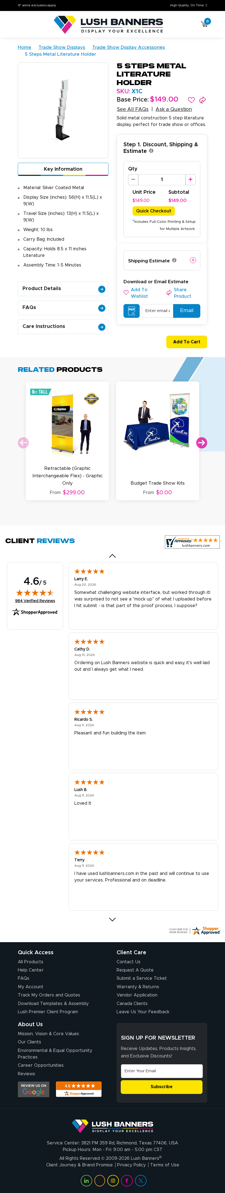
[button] (191, 100)
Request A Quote (135, 970)
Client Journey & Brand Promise (79, 1165)
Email (186, 310)
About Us (30, 1024)
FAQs (29, 307)
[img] (35, 592)
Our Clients (29, 1042)
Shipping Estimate (149, 261)
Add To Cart (186, 342)
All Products (30, 962)
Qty (132, 169)
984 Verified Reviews (35, 601)
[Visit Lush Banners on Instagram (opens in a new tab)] (113, 1180)
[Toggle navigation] (20, 25)
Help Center (31, 970)
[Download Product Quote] (131, 311)
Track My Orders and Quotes (49, 995)
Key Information (63, 169)
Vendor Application (137, 995)
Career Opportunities (41, 1065)
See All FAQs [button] (132, 109)
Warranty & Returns (138, 987)
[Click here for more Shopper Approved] (194, 931)
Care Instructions (43, 326)
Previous (23, 442)
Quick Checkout (153, 211)
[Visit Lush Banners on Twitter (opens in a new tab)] (141, 1180)
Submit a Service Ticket (142, 978)
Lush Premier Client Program (48, 1012)
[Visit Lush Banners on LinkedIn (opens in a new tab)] (86, 1180)
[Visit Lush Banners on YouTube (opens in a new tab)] (99, 1180)
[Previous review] (112, 556)
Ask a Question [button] (174, 109)
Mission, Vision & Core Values (48, 1034)
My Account (30, 987)
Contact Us (128, 962)
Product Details (41, 288)
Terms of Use (164, 1165)
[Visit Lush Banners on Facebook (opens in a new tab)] (127, 1180)
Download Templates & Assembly (53, 1003)
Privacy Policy (131, 1165)
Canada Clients (132, 1003)
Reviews (26, 1074)
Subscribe (162, 1087)
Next (201, 442)
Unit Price (144, 192)
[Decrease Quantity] (133, 179)
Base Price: (133, 100)
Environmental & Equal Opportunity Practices (55, 1053)
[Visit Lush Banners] (112, 1124)
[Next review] (112, 919)
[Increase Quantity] (190, 179)
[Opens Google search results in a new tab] (33, 1089)
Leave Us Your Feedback (143, 1012)
